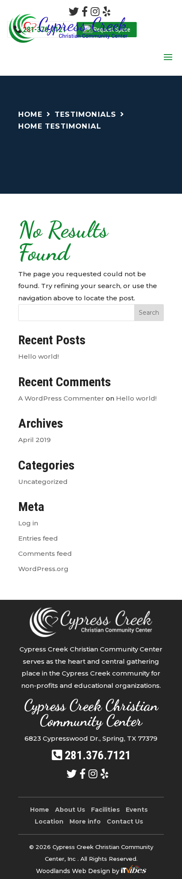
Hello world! (38, 356)
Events (137, 809)
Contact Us (125, 821)
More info (85, 821)
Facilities (105, 809)
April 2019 (34, 440)
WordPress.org (43, 569)
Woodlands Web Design (74, 871)
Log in (28, 523)
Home (30, 114)
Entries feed (38, 538)
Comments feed (45, 553)
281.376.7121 (98, 755)
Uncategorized (43, 482)
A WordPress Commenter (61, 398)
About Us (70, 809)
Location (49, 821)
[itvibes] (133, 871)
